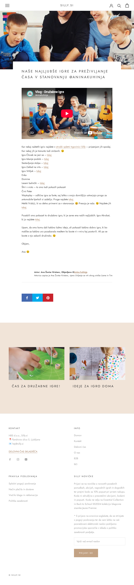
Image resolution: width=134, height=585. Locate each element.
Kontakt (77, 441)
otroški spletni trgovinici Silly (70, 146)
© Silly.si (15, 575)
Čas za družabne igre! (36, 386)
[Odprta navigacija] (7, 5)
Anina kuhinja (80, 272)
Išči (75, 464)
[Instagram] (18, 459)
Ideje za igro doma (93, 386)
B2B (76, 458)
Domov (77, 435)
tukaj (49, 155)
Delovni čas (80, 447)
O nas (77, 452)
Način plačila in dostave (21, 489)
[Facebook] (10, 459)
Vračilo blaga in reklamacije (23, 495)
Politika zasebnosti (18, 501)
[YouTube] (26, 459)
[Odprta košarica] (127, 5)
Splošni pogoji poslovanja (22, 483)
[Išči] (119, 5)
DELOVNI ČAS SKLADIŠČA (23, 451)
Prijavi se (86, 553)
